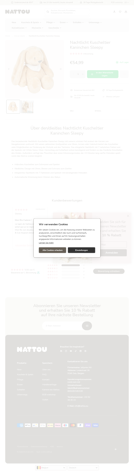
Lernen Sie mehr (46, 242)
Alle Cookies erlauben (53, 250)
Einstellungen (81, 250)
